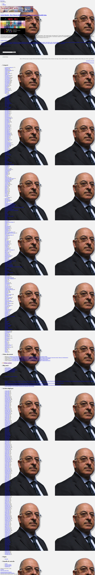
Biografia (4, 4)
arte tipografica (7, 153)
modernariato (7, 268)
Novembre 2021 (8, 447)
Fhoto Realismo (7, 200)
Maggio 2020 (7, 465)
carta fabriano (7, 170)
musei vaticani (7, 276)
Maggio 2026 (7, 393)
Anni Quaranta (7, 80)
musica (6, 279)
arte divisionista (7, 108)
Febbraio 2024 (7, 420)
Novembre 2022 (8, 435)
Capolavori (7, 168)
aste (5, 155)
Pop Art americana (8, 305)
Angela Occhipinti (71, 42)
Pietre (6, 296)
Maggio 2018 (7, 488)
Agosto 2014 (7, 533)
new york (6, 285)
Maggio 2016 (7, 512)
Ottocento (6, 291)
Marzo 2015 (7, 526)
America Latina (7, 73)
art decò (6, 92)
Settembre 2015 (7, 520)
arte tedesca (7, 151)
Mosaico (6, 273)
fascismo (6, 198)
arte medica (7, 129)
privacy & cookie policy (4, 570)
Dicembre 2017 (7, 493)
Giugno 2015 (7, 523)
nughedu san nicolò (8, 288)
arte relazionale (7, 143)
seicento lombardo (8, 325)
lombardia (6, 245)
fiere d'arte (6, 201)
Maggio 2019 (7, 477)
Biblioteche (7, 161)
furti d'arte (6, 214)
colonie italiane (7, 181)
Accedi (6, 563)
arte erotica (7, 112)
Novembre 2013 (8, 542)
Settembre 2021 (7, 449)
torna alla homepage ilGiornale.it (6, 572)
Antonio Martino (8, 367)
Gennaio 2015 (7, 528)
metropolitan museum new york (10, 260)
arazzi (6, 87)
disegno (6, 190)
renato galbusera (50, 43)
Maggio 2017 (7, 500)
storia (51, 42)
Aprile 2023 (7, 430)
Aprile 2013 (7, 549)
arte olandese (7, 136)
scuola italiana (7, 323)
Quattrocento (7, 310)
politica (6, 302)
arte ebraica (7, 109)
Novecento (7, 287)
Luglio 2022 (7, 439)
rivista (6, 318)
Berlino (6, 160)
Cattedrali (6, 173)
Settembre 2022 (7, 437)
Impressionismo (7, 228)
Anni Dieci (7, 76)
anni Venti (6, 84)
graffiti (6, 223)
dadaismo (6, 186)
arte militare (7, 131)
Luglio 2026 (7, 391)
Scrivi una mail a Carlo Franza (88, 62)
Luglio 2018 (7, 486)
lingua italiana (7, 243)
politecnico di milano (8, 301)
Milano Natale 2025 (8, 262)
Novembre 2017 (8, 494)
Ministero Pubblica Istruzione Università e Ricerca (13, 266)
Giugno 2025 (7, 404)
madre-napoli (7, 251)
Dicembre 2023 (7, 422)
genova (6, 218)
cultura (32, 42)
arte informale (7, 124)
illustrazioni (7, 227)
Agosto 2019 (7, 474)
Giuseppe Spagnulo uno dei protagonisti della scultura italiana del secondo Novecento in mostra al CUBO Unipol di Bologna (26, 384)
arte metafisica (7, 130)
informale (6, 229)
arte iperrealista (7, 126)
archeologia (7, 88)
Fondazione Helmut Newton (10, 205)
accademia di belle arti (7, 42)
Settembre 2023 (7, 425)
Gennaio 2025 (7, 409)
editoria (6, 192)
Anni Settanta (7, 82)
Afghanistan (7, 69)
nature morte (7, 282)
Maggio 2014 (7, 536)
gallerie (6, 217)
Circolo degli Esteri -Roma (9, 178)
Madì (6, 250)
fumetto (6, 213)
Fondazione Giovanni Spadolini (10, 204)
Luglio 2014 (7, 534)
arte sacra (6, 148)
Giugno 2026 (7, 392)
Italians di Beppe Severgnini (10, 370)
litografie (6, 244)
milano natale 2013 (8, 261)
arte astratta (7, 99)
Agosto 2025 (7, 402)
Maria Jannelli (30, 43)
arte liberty (7, 127)
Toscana (6, 343)
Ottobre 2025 (7, 400)
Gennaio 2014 (7, 540)
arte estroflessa (7, 113)
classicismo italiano (8, 179)
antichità (6, 86)
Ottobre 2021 (7, 448)
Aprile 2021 (7, 454)
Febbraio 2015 (7, 527)
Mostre (35, 42)
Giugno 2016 (7, 511)
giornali (6, 221)
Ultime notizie (8, 363)
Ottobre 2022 (7, 436)
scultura (6, 322)
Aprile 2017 (7, 501)
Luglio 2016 (7, 510)
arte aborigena (7, 96)
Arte (18, 42)
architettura (7, 89)
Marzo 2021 (7, 455)
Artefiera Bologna (8, 154)
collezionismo (7, 180)
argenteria (8, 94)
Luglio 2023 (7, 427)
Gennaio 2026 (7, 397)
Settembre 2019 (7, 473)
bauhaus (6, 158)
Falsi (5, 196)
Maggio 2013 (7, 548)
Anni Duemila (14, 42)
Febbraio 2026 (7, 396)
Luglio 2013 (7, 546)
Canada (6, 167)
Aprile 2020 (7, 466)
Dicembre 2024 (7, 410)
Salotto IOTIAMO (56, 43)
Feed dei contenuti (8, 564)
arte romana (7, 145)
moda (6, 267)
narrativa (6, 280)
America (6, 71)
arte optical (7, 137)
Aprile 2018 (7, 489)
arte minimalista (7, 133)
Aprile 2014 (7, 537)
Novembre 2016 (8, 506)
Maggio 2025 (7, 405)
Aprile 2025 (7, 406)
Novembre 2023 (8, 423)
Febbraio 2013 (7, 551)
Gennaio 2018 (7, 492)
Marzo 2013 (7, 550)
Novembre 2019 (8, 471)
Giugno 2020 (7, 464)
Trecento (6, 344)
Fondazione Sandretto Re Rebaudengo (11, 210)
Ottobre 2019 (7, 472)
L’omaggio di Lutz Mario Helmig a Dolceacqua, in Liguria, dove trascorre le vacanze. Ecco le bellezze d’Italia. (28, 356)
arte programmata (8, 142)
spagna (6, 333)
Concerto (6, 182)
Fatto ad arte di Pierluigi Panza (10, 368)
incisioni (8, 197)
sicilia (6, 330)
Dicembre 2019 (7, 470)
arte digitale (7, 106)
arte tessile (6, 152)
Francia (6, 212)
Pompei (6, 304)
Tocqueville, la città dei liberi (10, 371)
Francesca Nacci (25, 43)
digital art (6, 188)
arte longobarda (7, 128)
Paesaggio (6, 292)
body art (6, 163)
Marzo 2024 (7, 419)
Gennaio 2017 (7, 504)
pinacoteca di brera (8, 297)
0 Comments (2, 44)
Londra (6, 246)
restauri (6, 315)
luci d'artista (7, 247)
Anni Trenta (7, 83)
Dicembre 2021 (7, 446)
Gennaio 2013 (7, 552)
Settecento (6, 328)
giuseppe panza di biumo (9, 222)
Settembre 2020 (7, 461)
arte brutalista (7, 101)
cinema (6, 176)
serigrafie (6, 327)
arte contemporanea (22, 42)
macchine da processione (9, 249)
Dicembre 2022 (7, 434)
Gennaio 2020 (7, 469)
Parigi (6, 293)
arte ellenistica (7, 111)
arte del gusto (7, 105)
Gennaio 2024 (7, 421)
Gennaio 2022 (7, 445)
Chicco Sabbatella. (9, 43)
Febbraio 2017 (7, 503)
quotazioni (6, 311)
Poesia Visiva (7, 300)
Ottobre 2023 (7, 424)
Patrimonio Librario (8, 294)
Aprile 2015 (7, 525)
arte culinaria (7, 104)
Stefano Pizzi (62, 43)
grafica (6, 224)
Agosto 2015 (7, 521)
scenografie (7, 321)
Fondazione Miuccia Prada (9, 209)
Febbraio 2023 (7, 432)
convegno (6, 183)
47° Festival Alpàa (64, 42)
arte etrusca (7, 114)
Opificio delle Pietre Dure (9, 289)
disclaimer (2, 569)
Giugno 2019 (7, 476)
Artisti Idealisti (2, 43)
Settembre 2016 (7, 508)
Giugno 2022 (7, 440)
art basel (6, 91)
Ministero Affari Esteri (9, 264)
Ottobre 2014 (7, 531)
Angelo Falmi (77, 42)
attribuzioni (7, 156)
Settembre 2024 (7, 413)
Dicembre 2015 (7, 517)
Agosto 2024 (7, 414)
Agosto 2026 (7, 390)
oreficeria (6, 290)
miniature (6, 263)
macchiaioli (7, 248)
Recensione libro (8, 314)
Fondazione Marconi (8, 208)
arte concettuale (7, 102)
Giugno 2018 (7, 487)
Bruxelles (6, 165)
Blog (3, 3)
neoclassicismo (7, 283)
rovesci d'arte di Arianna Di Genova (11, 376)
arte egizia (6, 110)
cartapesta (6, 171)
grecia (6, 225)
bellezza (6, 159)
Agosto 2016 (7, 509)
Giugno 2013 (7, 547)
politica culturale (42, 42)
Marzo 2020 (7, 467)
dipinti (6, 189)
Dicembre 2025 (7, 398)
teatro (6, 341)
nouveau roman (7, 286)
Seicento (6, 324)
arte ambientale (7, 97)
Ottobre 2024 (7, 412)
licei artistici (7, 241)
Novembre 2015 (8, 518)
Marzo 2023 (7, 431)
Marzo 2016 (7, 514)
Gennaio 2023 (7, 433)
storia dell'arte (7, 338)
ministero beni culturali (9, 265)
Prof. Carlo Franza (43, 43)
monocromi (7, 271)
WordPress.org (7, 566)
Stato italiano (48, 42)
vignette (6, 351)
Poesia (6, 299)
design (6, 187)
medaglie (6, 257)
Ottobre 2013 (7, 543)
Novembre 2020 (8, 459)
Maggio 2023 (7, 429)
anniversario (7, 85)
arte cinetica (9, 107)
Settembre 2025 (7, 401)
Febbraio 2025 (7, 408)
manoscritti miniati (8, 255)
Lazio (6, 236)
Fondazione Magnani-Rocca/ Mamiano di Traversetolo (14, 207)
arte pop (6, 140)
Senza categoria (7, 326)
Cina (5, 175)
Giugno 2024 (7, 416)
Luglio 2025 (7, 403)
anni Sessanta (7, 81)
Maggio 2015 (7, 524)
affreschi (6, 68)
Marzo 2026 (7, 395)
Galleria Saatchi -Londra (9, 216)
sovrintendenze (7, 332)
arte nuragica (7, 135)
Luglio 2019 (7, 475)
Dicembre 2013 (7, 541)
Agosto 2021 (7, 450)
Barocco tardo (7, 157)
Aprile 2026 (7, 394)
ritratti (6, 317)
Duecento (6, 191)
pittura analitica (7, 298)
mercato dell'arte (8, 259)
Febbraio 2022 (7, 444)
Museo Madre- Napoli (9, 277)
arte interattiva (7, 125)
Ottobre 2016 (7, 507)
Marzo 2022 (7, 443)
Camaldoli (6, 166)
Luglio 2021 (7, 451)
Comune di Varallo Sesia (17, 43)
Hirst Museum (7, 226)
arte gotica (6, 122)
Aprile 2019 (7, 478)
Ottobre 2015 (7, 519)
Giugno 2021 (7, 452)
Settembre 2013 (7, 544)
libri (5, 239)
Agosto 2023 (7, 426)
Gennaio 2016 (7, 516)
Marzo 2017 (7, 502)
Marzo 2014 (7, 538)
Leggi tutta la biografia (90, 60)
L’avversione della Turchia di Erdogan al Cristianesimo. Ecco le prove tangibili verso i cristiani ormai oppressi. (31, 358)
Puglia (6, 308)
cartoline (6, 172)
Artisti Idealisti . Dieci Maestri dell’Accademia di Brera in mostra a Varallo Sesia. (23, 15)
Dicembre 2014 (7, 529)
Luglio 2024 (7, 415)
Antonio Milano (83, 42)
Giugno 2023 (7, 428)
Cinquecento (7, 177)
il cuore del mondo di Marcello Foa (11, 369)
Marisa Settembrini (36, 43)
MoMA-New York (8, 269)
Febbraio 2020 (7, 468)
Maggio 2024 (7, 417)
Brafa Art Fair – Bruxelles (9, 164)
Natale (6, 281)
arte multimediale (8, 134)
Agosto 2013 (7, 545)
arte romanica (7, 146)
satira (6, 320)
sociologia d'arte (7, 331)
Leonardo (6, 237)
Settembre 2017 (7, 496)
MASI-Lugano (7, 256)
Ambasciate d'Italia (8, 70)
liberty (6, 238)
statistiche (6, 335)
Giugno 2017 (7, 499)
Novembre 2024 (8, 411)
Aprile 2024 (7, 418)
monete (6, 270)
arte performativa (8, 139)
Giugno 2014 (7, 535)
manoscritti (7, 254)
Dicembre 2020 (7, 458)
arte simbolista (7, 149)
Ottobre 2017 (7, 495)
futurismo (6, 215)
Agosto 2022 (7, 438)
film (5, 202)
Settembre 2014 (7, 532)
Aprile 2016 (7, 513)
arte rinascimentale (8, 144)
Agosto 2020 (7, 462)
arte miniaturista (7, 132)
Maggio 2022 (7, 441)
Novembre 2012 (8, 554)
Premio (6, 307)
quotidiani (6, 312)
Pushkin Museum (8, 309)
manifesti (6, 253)
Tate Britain (7, 340)
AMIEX (6, 74)
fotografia (6, 211)
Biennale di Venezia (8, 162)
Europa (6, 193)
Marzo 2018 (7, 490)
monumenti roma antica (9, 272)
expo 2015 (7, 195)
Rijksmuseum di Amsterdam (10, 316)
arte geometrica (7, 121)
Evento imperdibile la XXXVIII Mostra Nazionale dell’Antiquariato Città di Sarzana (19, 386)
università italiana (56, 42)
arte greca (6, 123)
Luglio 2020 (7, 463)
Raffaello (6, 313)
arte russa (6, 147)
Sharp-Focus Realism (8, 329)
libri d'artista (7, 240)
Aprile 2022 (7, 442)
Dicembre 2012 (7, 553)
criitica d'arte (28, 42)
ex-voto (6, 194)
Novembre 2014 (8, 530)
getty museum (7, 220)
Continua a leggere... (4, 40)
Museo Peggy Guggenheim (9, 278)
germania (6, 219)
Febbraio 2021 (7, 456)
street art (6, 339)
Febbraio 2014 (7, 539)
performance (7, 295)
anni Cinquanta (7, 75)
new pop (6, 284)
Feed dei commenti (8, 565)
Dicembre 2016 (7, 505)
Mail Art (6, 252)
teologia (6, 342)
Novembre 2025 (8, 399)
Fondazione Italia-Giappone (10, 206)
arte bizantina (7, 100)
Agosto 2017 (7, 497)
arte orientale (7, 138)
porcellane (6, 306)
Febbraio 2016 (7, 515)
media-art (6, 258)
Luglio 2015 (7, 522)
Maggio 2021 (7, 453)
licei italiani (7, 242)
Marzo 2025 (7, 407)
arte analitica (7, 98)
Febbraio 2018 (7, 491)
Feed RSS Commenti (10, 573)
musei (38, 42)
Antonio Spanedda (89, 42)
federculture (7, 199)
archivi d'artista (7, 90)
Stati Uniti (6, 334)
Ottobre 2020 (7, 460)
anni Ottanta (7, 79)
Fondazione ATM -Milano (9, 203)
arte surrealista (7, 150)
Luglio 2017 (7, 498)
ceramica (6, 174)
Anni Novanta (7, 78)
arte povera (7, 141)
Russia (6, 319)
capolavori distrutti (8, 169)
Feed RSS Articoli (3, 573)
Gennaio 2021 (7, 457)
